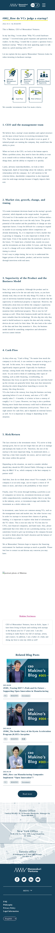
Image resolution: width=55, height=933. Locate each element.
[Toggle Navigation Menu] (43, 5)
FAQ (5, 902)
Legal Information (11, 911)
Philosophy (8, 905)
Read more (27, 794)
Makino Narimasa (27, 616)
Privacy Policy (9, 908)
